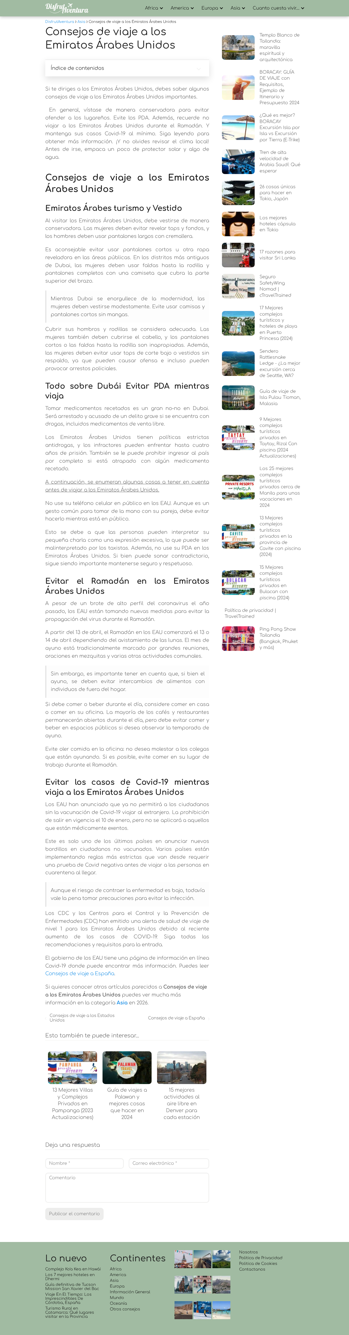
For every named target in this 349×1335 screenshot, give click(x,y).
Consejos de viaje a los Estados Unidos (82, 1018)
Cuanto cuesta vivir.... (276, 8)
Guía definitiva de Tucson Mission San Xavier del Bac (72, 1287)
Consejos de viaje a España (79, 973)
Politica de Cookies (258, 1264)
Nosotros (248, 1252)
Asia (235, 8)
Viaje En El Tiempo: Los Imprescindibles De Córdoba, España (68, 1298)
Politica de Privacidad (260, 1258)
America (180, 8)
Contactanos (252, 1269)
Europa (209, 8)
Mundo (117, 1298)
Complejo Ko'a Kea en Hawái (73, 1269)
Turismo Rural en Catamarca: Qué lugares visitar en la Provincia (69, 1312)
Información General (130, 1292)
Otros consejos (125, 1309)
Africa (151, 8)
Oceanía (118, 1303)
